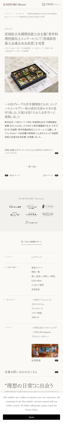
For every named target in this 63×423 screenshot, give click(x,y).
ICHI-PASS (37, 281)
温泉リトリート (37, 268)
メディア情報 (37, 313)
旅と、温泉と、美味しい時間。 (44, 276)
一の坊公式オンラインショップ (44, 328)
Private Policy (31, 410)
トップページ (37, 257)
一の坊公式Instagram (41, 332)
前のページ (15, 175)
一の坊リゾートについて (41, 300)
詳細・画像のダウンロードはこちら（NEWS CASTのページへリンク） (29, 151)
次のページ (48, 175)
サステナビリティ (38, 304)
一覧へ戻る (31, 167)
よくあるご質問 (38, 285)
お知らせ (35, 317)
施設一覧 (36, 272)
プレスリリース (37, 309)
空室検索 (36, 289)
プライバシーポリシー (40, 337)
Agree (31, 417)
